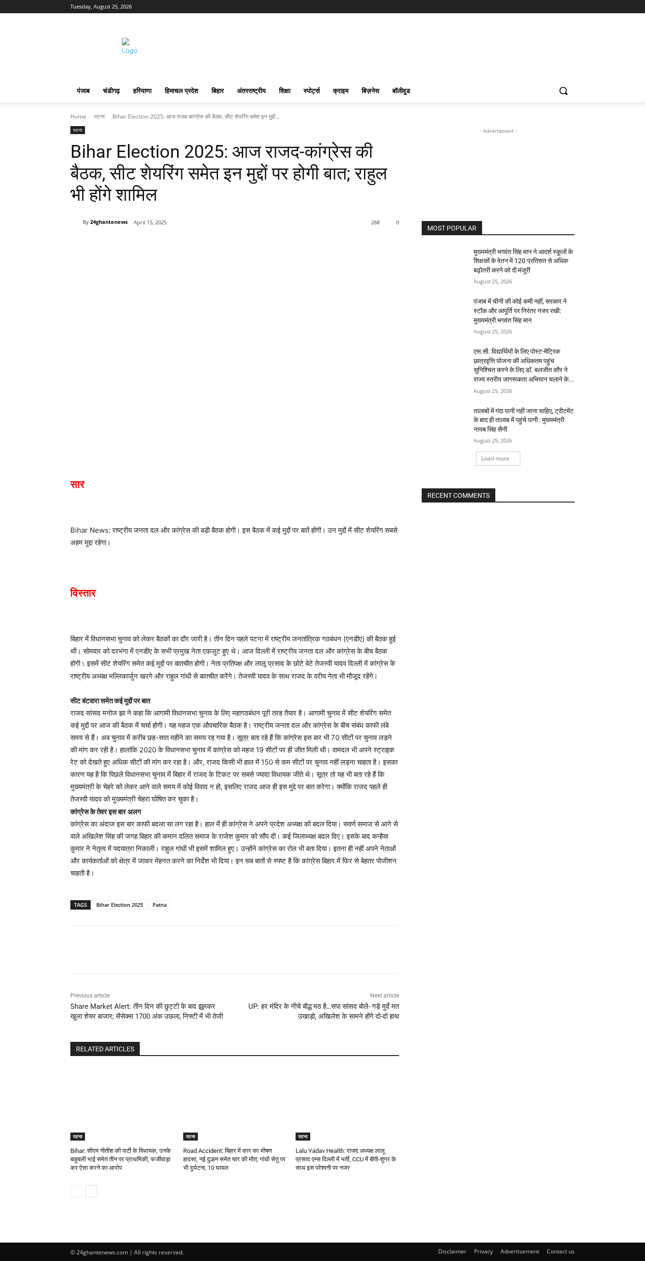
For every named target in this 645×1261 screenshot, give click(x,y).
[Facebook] (516, 6)
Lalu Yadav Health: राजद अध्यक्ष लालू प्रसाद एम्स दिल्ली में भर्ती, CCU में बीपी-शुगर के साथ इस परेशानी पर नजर (346, 1159)
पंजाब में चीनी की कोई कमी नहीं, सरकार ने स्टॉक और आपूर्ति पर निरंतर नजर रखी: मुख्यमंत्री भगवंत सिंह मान (520, 311)
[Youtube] (569, 6)
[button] (563, 90)
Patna (160, 904)
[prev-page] (76, 1191)
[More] (201, 246)
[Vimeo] (556, 6)
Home (78, 116)
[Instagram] (530, 6)
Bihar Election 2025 (119, 904)
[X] (543, 6)
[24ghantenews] (76, 222)
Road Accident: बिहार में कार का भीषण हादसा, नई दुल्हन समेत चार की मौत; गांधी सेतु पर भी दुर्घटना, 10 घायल (234, 1159)
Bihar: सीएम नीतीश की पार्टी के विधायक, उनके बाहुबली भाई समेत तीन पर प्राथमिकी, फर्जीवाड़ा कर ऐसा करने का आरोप (120, 1159)
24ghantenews (108, 221)
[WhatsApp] (179, 246)
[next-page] (91, 1191)
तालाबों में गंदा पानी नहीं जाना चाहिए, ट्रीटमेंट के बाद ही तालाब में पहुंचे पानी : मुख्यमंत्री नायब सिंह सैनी (524, 420)
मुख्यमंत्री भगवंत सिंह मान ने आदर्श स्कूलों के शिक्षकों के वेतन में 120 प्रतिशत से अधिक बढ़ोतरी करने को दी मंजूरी (523, 261)
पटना (99, 116)
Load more (495, 458)
